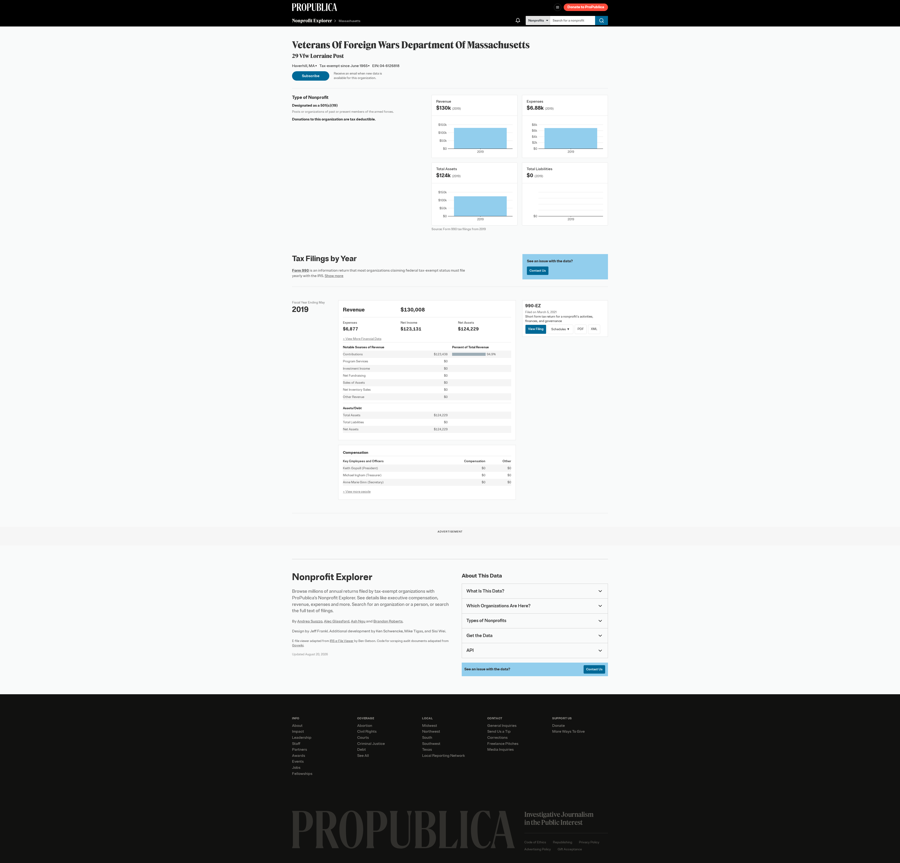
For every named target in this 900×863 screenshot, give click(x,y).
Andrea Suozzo (309, 621)
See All (363, 755)
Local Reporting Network (443, 755)
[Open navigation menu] (557, 7)
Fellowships (302, 773)
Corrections (497, 737)
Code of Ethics (535, 842)
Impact (298, 731)
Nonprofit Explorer (312, 20)
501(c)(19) (329, 105)
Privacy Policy (589, 842)
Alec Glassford (336, 621)
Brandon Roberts (388, 621)
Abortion (364, 725)
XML (594, 329)
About (297, 725)
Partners (299, 749)
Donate (558, 725)
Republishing (562, 842)
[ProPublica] (314, 7)
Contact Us (537, 271)
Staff (296, 743)
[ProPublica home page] (403, 829)
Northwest (431, 731)
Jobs (296, 767)
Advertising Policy (537, 849)
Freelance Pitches (502, 743)
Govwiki (298, 645)
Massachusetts (349, 21)
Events (298, 761)
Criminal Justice (371, 743)
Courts (363, 737)
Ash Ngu (358, 621)
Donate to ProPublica (585, 7)
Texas (427, 749)
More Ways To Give (568, 731)
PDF (581, 329)
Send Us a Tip (499, 731)
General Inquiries (502, 725)
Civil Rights (367, 731)
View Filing (536, 329)
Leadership (301, 737)
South (427, 737)
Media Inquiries (500, 749)
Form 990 (300, 270)
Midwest (429, 725)
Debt (361, 749)
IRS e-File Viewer (341, 641)
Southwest (431, 743)
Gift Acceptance (570, 849)
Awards (298, 755)
